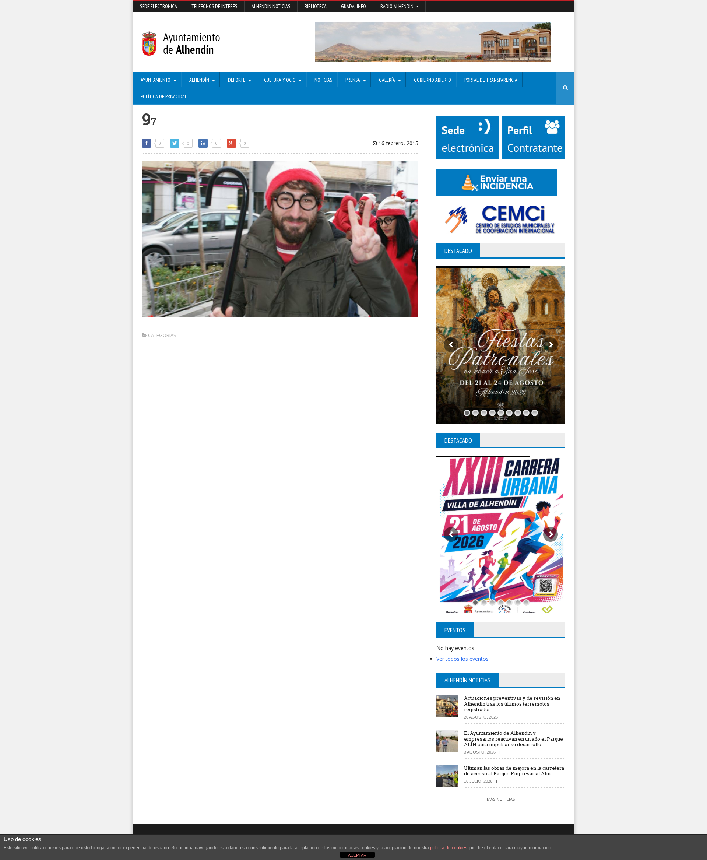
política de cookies (448, 847)
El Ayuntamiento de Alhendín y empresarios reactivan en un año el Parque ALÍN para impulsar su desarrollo (513, 739)
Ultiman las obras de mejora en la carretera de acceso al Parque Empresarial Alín (514, 771)
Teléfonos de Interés (214, 6)
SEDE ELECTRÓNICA (158, 6)
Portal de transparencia (490, 80)
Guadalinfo (353, 6)
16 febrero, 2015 (397, 143)
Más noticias (501, 799)
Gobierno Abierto (432, 80)
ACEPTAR (357, 855)
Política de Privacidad (164, 96)
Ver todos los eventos (462, 658)
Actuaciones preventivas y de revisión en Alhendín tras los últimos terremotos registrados (512, 704)
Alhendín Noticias (271, 6)
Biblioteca (316, 6)
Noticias (323, 80)
